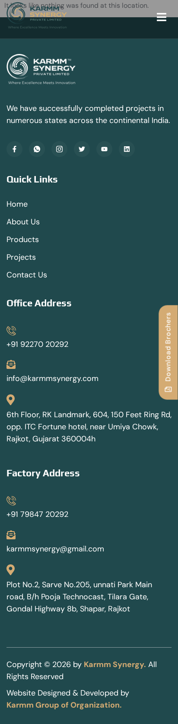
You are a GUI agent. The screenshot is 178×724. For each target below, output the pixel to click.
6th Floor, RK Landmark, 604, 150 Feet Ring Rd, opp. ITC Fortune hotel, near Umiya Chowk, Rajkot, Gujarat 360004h (89, 426)
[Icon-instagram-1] (59, 149)
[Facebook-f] (14, 149)
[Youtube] (104, 149)
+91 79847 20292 (37, 514)
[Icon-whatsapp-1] (37, 149)
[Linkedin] (127, 149)
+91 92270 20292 (37, 344)
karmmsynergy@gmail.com (55, 549)
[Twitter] (82, 149)
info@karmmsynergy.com (52, 378)
